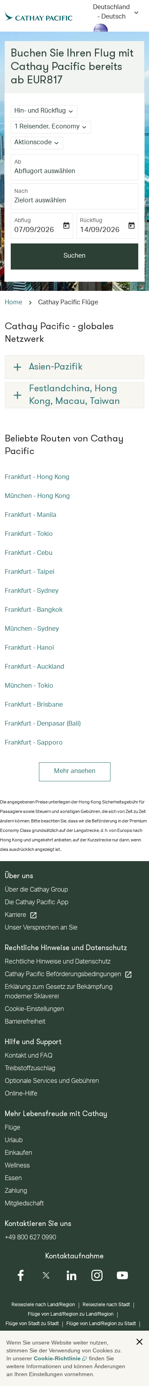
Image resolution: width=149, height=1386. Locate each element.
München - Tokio (29, 686)
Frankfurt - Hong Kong (37, 478)
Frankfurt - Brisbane (34, 705)
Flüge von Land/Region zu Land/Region (71, 1314)
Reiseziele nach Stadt (106, 1305)
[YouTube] (122, 1275)
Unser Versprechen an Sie (41, 928)
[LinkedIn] (71, 1275)
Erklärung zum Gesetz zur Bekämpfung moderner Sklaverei (58, 992)
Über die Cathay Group (36, 890)
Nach (21, 191)
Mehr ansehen (74, 772)
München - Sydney (32, 629)
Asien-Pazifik (56, 367)
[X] (46, 1275)
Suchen (74, 256)
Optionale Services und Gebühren (52, 1082)
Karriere (21, 915)
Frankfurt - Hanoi (29, 648)
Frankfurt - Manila (30, 516)
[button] (51, 127)
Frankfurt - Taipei (29, 572)
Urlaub (14, 1141)
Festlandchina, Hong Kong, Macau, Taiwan (74, 395)
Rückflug (91, 221)
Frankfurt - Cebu (28, 554)
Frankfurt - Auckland (34, 667)
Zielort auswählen (40, 201)
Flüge (12, 1128)
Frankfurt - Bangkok (33, 610)
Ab (17, 162)
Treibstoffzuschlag (30, 1069)
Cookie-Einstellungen (34, 1010)
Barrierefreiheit (25, 1022)
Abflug (22, 221)
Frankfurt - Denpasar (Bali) (43, 724)
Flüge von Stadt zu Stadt (32, 1324)
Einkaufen (18, 1153)
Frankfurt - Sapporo (34, 743)
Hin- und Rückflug (40, 111)
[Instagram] (96, 1275)
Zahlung (16, 1191)
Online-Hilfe (21, 1094)
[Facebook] (20, 1275)
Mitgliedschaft (24, 1204)
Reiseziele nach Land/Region (43, 1305)
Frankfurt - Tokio (29, 535)
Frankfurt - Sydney (31, 591)
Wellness (17, 1166)
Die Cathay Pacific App (36, 903)
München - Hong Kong (37, 497)
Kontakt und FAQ (28, 1056)
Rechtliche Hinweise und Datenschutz (57, 962)
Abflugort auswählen (44, 172)
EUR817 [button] (44, 80)
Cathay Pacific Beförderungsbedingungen (68, 975)
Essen (13, 1179)
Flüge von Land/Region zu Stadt (101, 1324)
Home (13, 303)
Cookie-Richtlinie (57, 1358)
